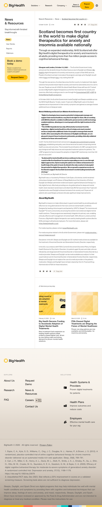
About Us (9, 381)
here (45, 78)
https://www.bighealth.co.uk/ (48, 223)
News (8, 40)
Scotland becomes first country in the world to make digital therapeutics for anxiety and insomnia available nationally (75, 19)
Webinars (9, 53)
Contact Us (31, 407)
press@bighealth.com (70, 228)
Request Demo (87, 5)
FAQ (6, 400)
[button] (96, 6)
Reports (9, 49)
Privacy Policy (46, 445)
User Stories (10, 44)
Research (9, 390)
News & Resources (31, 392)
